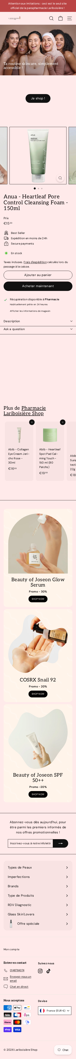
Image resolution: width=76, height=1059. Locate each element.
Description (12, 321)
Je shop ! (38, 98)
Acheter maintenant (38, 286)
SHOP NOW (38, 598)
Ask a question (14, 329)
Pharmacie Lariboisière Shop (25, 410)
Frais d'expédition (35, 262)
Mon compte (11, 949)
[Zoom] (60, 178)
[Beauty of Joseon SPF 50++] (38, 739)
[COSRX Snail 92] (38, 644)
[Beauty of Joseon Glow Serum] (38, 544)
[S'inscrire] (60, 843)
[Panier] (60, 18)
